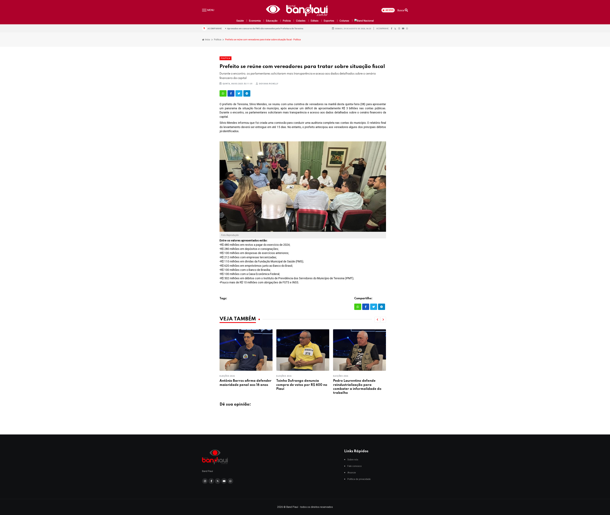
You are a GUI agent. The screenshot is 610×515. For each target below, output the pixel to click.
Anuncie (351, 472)
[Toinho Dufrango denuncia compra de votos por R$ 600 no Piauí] (246, 350)
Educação (272, 20)
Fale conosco (354, 466)
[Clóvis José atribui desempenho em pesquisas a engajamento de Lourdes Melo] (359, 350)
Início (207, 39)
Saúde (240, 20)
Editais (315, 20)
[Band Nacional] (364, 20)
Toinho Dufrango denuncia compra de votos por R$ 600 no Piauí (245, 384)
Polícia (287, 20)
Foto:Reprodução (230, 235)
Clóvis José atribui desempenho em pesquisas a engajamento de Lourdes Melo (359, 384)
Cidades (300, 20)
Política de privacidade (359, 479)
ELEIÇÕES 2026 (227, 376)
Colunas (344, 20)
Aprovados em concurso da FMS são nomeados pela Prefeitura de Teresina (265, 28)
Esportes (329, 20)
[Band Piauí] (298, 10)
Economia (255, 20)
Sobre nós (352, 459)
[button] (377, 319)
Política (217, 39)
